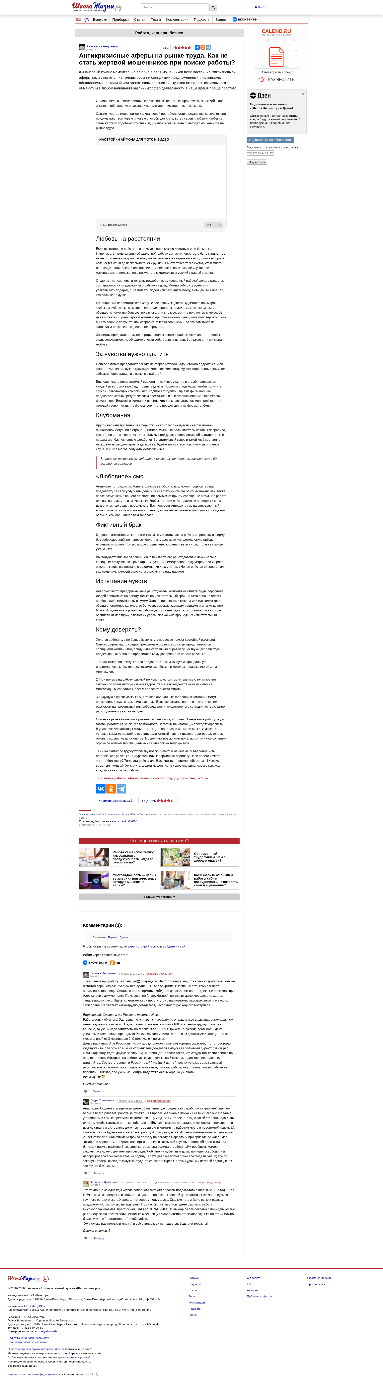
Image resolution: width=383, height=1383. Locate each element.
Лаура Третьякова (102, 1100)
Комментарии (177, 20)
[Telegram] (208, 47)
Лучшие (124, 937)
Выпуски (100, 20)
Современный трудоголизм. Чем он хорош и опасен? (211, 857)
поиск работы (115, 778)
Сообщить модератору (159, 973)
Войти (261, 7)
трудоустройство (181, 778)
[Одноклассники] (202, 47)
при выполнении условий (74, 1357)
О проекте (253, 1277)
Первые (112, 937)
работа (202, 778)
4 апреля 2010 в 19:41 (131, 973)
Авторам (252, 1290)
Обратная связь (315, 1284)
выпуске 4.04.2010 (124, 821)
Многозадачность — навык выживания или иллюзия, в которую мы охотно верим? (135, 880)
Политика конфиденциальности (28, 1337)
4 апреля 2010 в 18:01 (130, 1101)
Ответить (98, 1091)
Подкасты (202, 20)
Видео (220, 20)
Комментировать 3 (116, 800)
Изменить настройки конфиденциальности (35, 1374)
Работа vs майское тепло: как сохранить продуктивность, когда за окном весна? (133, 857)
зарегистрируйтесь (142, 946)
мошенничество (153, 778)
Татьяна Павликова (103, 973)
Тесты (156, 20)
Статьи (140, 20)
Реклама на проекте (318, 1277)
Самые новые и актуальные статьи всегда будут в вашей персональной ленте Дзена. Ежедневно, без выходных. (275, 121)
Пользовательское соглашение (28, 1342)
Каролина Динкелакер (104, 1182)
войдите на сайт (175, 946)
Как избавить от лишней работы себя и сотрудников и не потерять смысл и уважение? (216, 880)
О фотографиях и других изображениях (34, 1349)
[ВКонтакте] (197, 47)
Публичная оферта (259, 1296)
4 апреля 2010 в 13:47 (135, 1182)
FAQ (250, 1284)
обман (133, 778)
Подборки (120, 20)
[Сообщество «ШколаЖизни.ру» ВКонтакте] (244, 20)
